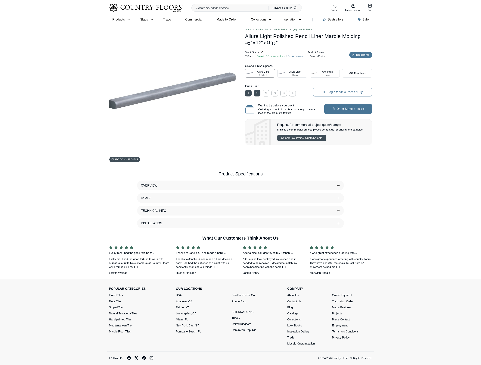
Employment (340, 325)
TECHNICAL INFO (153, 210)
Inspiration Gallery (298, 331)
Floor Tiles (115, 301)
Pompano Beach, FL (188, 331)
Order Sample (350, 108)
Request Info (362, 55)
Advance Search (283, 7)
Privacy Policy (341, 337)
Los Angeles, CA (186, 313)
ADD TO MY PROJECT (126, 159)
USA (179, 295)
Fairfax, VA (182, 307)
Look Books (294, 325)
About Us (293, 295)
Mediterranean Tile (120, 325)
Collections (294, 319)
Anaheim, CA (184, 301)
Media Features (341, 307)
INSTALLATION (151, 223)
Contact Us (294, 301)
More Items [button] (357, 73)
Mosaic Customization (301, 343)
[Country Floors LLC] (145, 7)
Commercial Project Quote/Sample (301, 137)
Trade (290, 337)
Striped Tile (116, 307)
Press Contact (341, 319)
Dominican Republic (244, 330)
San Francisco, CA (243, 295)
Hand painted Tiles (120, 319)
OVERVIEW (149, 185)
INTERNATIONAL (243, 311)
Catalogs (292, 313)
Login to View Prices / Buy (345, 92)
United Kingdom (241, 324)
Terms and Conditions (345, 331)
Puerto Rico (239, 301)
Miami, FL (182, 319)
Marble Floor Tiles (120, 331)
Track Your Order (342, 301)
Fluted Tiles (116, 295)
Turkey (236, 317)
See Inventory (296, 56)
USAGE (146, 198)
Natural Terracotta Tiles (123, 313)
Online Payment (342, 295)
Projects (337, 313)
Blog (290, 307)
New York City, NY (187, 325)
